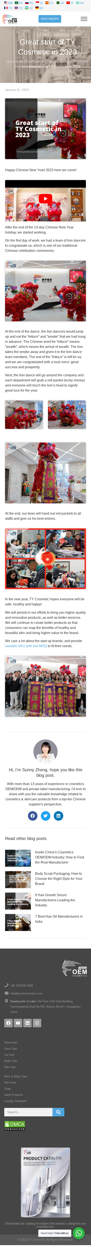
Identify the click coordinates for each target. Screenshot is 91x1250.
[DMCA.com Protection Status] (14, 1130)
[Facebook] (8, 1023)
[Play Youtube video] (45, 198)
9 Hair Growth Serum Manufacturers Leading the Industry (55, 900)
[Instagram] (37, 1023)
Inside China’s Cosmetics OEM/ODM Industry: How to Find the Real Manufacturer (59, 857)
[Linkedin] (27, 1023)
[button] (32, 816)
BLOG (24, 61)
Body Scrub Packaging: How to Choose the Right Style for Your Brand (58, 879)
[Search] (58, 1112)
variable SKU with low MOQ (26, 646)
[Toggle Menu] (84, 19)
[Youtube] (18, 1023)
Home (11, 61)
